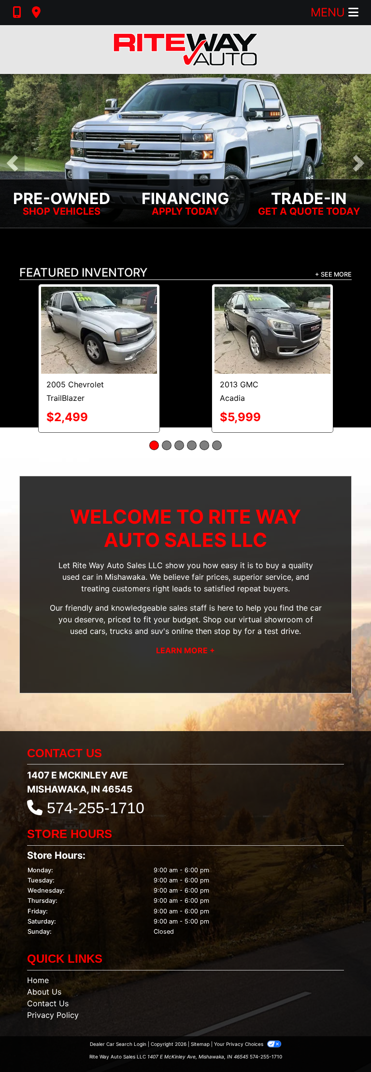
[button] (12, 163)
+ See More (333, 275)
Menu (329, 12)
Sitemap (200, 996)
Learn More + (185, 603)
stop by (228, 583)
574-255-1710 (95, 760)
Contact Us (48, 956)
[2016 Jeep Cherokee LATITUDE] (272, 307)
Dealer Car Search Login (118, 996)
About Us (44, 944)
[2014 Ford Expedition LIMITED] (99, 307)
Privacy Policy (53, 967)
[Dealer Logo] (185, 49)
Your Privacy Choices (239, 996)
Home (38, 933)
